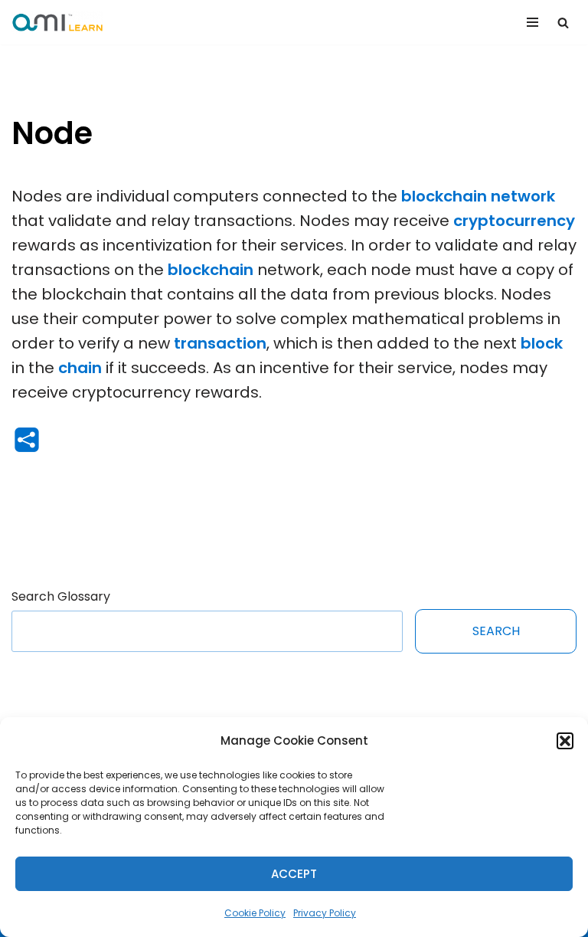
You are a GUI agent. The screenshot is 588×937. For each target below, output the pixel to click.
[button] (565, 741)
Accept (294, 874)
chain (80, 367)
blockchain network (478, 196)
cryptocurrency (514, 220)
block (542, 343)
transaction (220, 343)
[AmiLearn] (57, 22)
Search (496, 631)
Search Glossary (60, 596)
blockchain (210, 269)
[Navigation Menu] (532, 22)
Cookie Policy (255, 912)
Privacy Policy (324, 912)
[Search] (563, 22)
